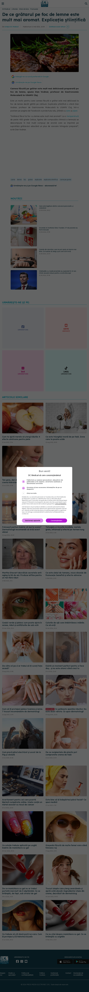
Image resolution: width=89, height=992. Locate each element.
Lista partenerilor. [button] (60, 504)
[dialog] (44, 496)
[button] (44, 493)
